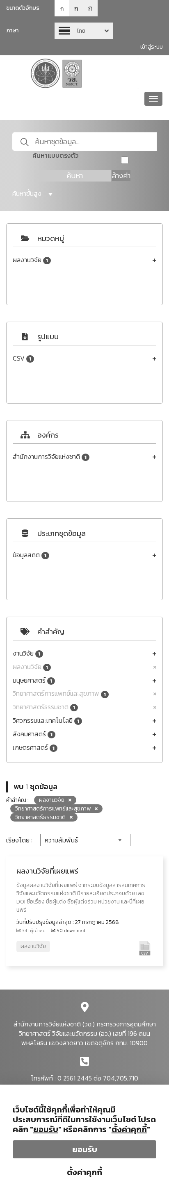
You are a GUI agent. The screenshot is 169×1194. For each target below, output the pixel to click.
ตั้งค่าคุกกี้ (84, 1172)
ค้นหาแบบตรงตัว (55, 155)
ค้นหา (74, 175)
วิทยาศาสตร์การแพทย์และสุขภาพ (59, 693)
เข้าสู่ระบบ (151, 47)
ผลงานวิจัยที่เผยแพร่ (47, 870)
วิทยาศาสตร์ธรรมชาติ (44, 707)
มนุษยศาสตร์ (32, 680)
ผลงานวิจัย (30, 260)
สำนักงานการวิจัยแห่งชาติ (50, 456)
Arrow (84, 31)
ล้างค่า (121, 175)
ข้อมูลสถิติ (29, 555)
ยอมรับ (84, 1149)
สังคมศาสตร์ (33, 734)
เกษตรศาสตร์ (34, 747)
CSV (22, 358)
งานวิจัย (26, 653)
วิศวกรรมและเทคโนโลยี (46, 720)
